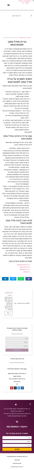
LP (17, 384)
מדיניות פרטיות (17, 463)
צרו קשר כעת (8, 313)
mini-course (17, 381)
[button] (8, 5)
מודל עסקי (22, 37)
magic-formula (17, 376)
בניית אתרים (17, 466)
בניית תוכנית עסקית (23, 265)
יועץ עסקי (26, 272)
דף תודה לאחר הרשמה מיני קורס (17, 378)
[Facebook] (15, 404)
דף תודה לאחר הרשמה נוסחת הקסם (17, 373)
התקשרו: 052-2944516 (17, 426)
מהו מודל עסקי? (24, 267)
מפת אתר (17, 460)
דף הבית (28, 37)
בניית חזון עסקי (24, 269)
